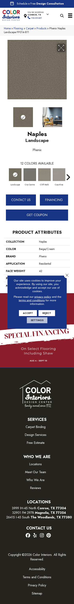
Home (7, 28)
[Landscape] (15, 174)
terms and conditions (32, 300)
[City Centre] (29, 174)
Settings (37, 320)
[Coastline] (59, 174)
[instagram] (42, 535)
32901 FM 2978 (39, 512)
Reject (46, 313)
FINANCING (54, 200)
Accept (28, 313)
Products (41, 28)
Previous (6, 115)
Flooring (18, 28)
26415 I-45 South (39, 517)
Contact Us (21, 200)
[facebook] (28, 535)
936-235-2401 (36, 17)
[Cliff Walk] (44, 174)
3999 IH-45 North (24, 508)
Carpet (30, 28)
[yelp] (35, 535)
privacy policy (42, 296)
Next (68, 115)
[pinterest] (49, 535)
